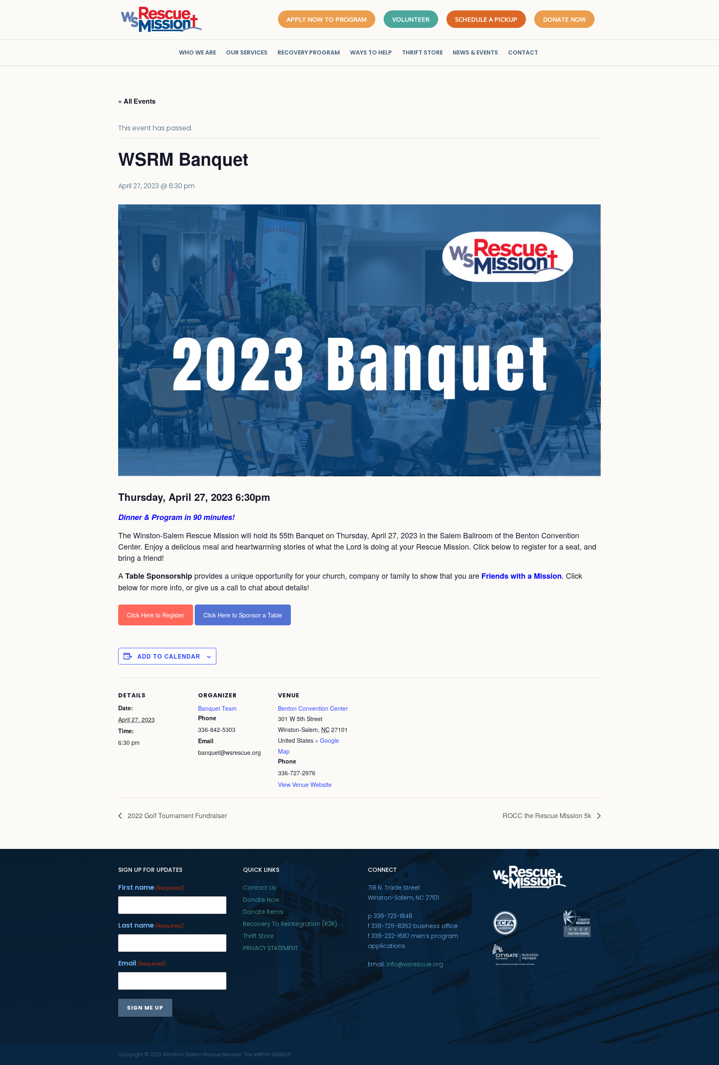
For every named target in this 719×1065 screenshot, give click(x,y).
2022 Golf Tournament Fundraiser (176, 815)
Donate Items (263, 912)
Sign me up (145, 1008)
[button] (359, 541)
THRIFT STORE (422, 52)
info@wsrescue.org (415, 964)
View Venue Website (305, 784)
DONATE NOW (564, 19)
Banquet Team (217, 708)
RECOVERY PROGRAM (309, 52)
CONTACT (523, 52)
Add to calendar (168, 656)
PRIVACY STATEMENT (270, 948)
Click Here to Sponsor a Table (242, 615)
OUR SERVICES (247, 52)
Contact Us (259, 887)
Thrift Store (258, 936)
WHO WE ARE (197, 52)
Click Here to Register (155, 615)
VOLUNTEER (410, 19)
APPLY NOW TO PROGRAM (327, 19)
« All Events (137, 101)
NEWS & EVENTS (475, 52)
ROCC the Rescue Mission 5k (548, 815)
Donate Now (261, 900)
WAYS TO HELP (371, 52)
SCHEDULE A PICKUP (486, 19)
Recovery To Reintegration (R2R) (290, 924)
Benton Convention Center (313, 708)
